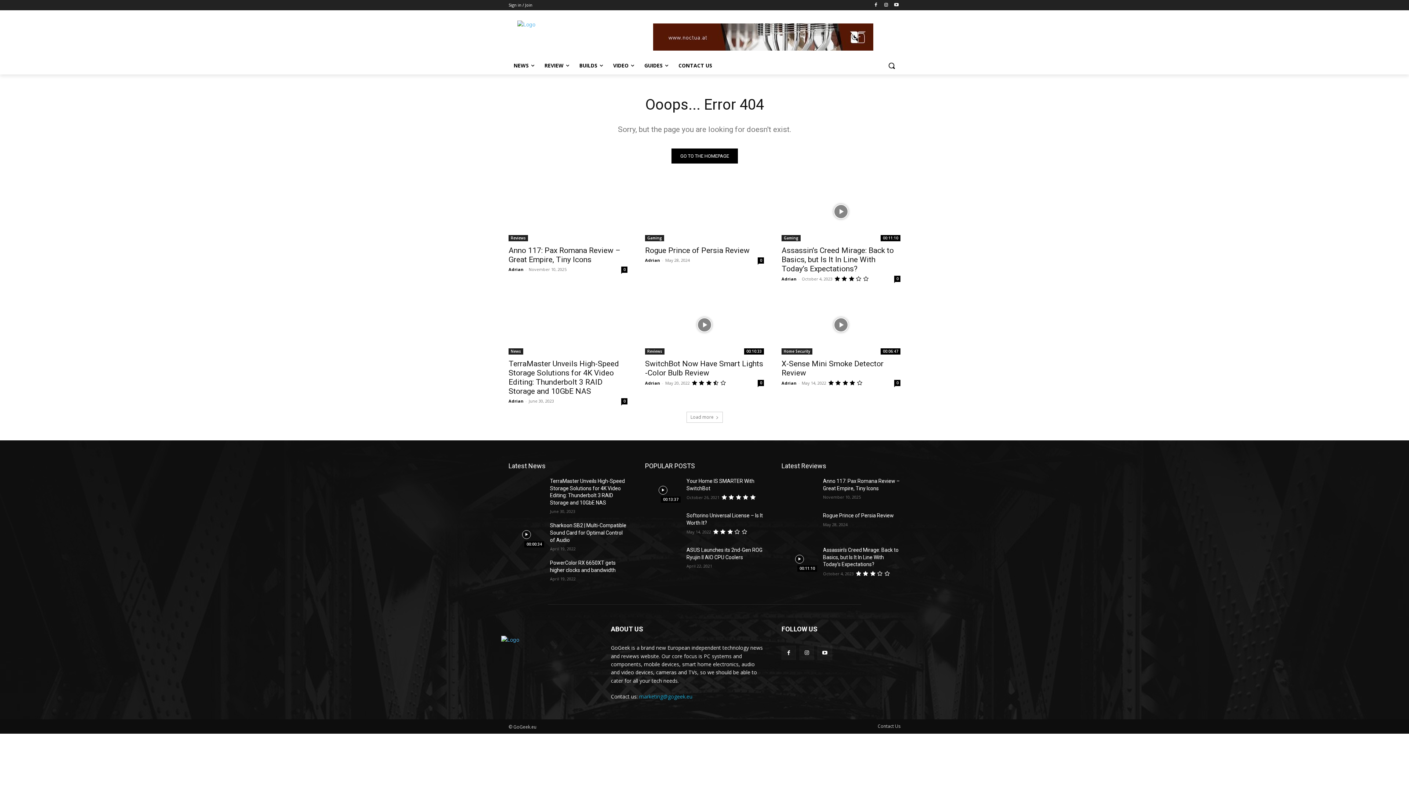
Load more (702, 417)
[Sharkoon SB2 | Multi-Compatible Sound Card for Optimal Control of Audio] (526, 534)
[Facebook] (876, 5)
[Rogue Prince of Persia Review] (704, 211)
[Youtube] (896, 5)
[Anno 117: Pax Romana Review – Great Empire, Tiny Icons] (568, 211)
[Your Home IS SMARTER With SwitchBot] (663, 490)
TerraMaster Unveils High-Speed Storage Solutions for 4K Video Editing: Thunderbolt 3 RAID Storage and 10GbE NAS (564, 377)
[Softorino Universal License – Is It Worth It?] (663, 524)
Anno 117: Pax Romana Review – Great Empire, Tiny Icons (564, 255)
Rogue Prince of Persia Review (697, 250)
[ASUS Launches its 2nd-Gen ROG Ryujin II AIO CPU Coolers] (663, 559)
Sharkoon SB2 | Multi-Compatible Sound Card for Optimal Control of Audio (588, 532)
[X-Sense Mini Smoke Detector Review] (841, 325)
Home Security (797, 351)
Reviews (518, 238)
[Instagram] (886, 5)
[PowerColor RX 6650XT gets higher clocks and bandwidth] (526, 572)
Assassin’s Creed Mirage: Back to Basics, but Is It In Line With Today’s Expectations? (838, 259)
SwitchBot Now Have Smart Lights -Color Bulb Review (704, 368)
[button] (891, 65)
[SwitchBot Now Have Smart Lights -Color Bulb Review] (704, 325)
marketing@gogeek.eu (665, 696)
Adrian (516, 269)
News (516, 351)
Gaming (654, 238)
